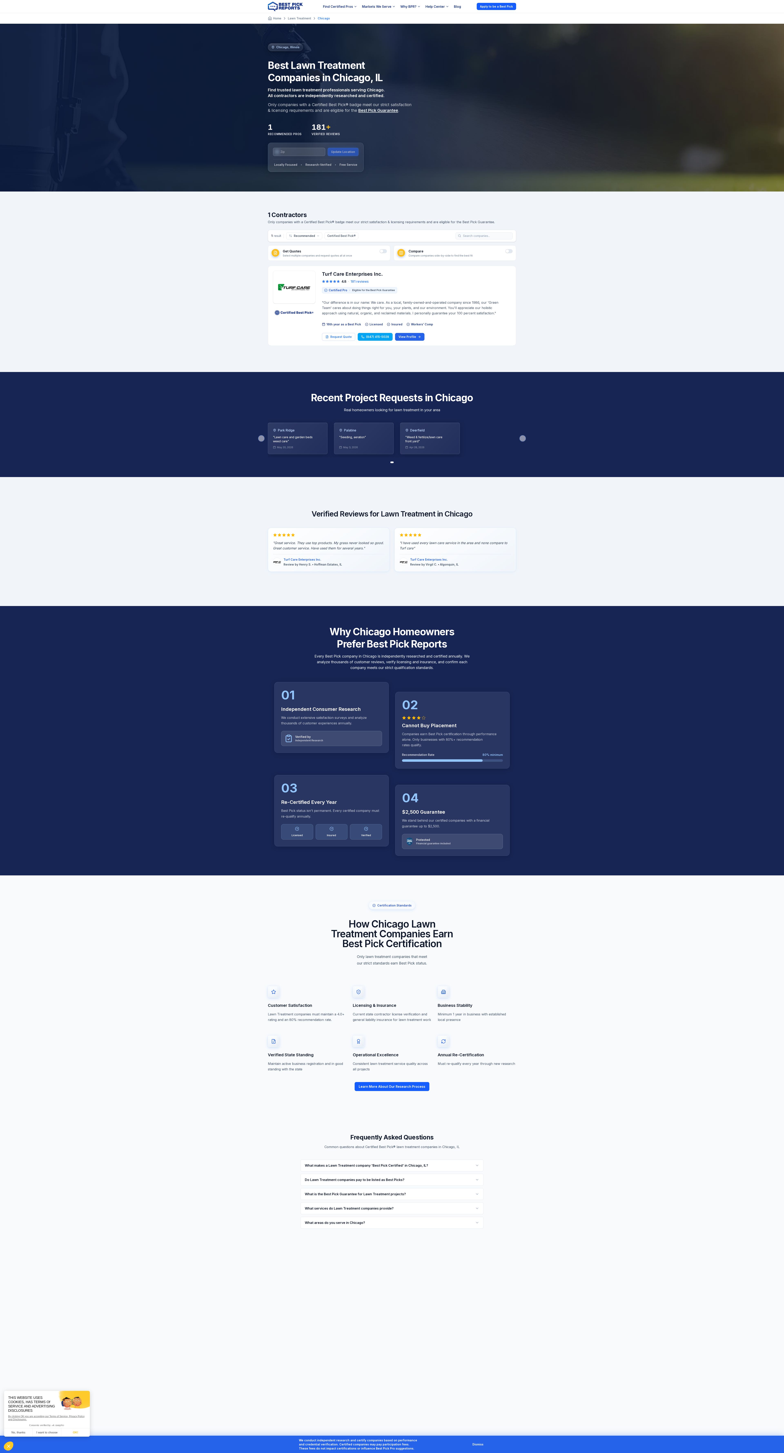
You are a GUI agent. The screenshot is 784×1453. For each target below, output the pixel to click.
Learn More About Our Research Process (392, 1086)
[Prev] (261, 438)
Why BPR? (408, 6)
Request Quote (341, 336)
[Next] (522, 438)
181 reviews (360, 281)
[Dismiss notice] (488, 1444)
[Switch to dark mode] (470, 6)
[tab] (392, 462)
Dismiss (477, 1444)
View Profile (407, 336)
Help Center (435, 6)
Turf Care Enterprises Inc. (352, 274)
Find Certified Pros (338, 6)
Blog (457, 6)
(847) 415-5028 (377, 336)
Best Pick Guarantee (378, 110)
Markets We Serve (376, 6)
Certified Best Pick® (341, 235)
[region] (392, 438)
